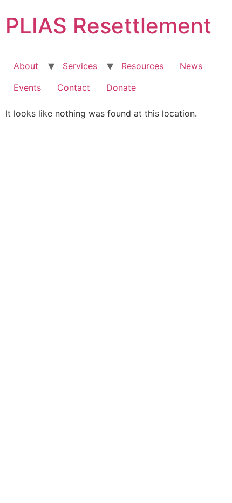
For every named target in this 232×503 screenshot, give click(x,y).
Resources (142, 65)
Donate (121, 87)
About (25, 65)
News (191, 65)
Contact (73, 87)
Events (27, 87)
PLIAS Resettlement (108, 25)
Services (80, 65)
